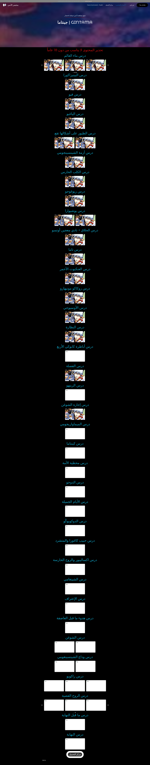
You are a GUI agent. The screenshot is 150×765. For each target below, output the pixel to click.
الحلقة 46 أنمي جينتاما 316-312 (85, 666)
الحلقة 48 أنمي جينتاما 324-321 (75, 686)
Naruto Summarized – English (95, 5)
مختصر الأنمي (13, 5)
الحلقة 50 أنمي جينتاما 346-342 (54, 705)
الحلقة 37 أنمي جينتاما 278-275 (75, 530)
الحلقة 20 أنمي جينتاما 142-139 (64, 220)
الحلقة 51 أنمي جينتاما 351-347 (75, 705)
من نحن (132, 5)
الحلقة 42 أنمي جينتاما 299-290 (75, 627)
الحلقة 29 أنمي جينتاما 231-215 (75, 375)
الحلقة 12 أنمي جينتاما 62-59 (75, 84)
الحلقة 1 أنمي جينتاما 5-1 (54, 65)
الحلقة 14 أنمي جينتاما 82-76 (75, 123)
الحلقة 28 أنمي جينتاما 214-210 (75, 356)
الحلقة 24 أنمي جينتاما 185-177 (75, 278)
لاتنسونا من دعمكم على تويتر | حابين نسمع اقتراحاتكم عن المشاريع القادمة (71, 1)
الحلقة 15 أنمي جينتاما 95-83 (64, 143)
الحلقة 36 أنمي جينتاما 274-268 (75, 511)
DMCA (44, 760)
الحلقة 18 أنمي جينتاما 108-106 (75, 181)
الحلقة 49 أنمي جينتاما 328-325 (96, 686)
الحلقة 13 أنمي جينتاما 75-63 (75, 104)
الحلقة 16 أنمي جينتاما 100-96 (85, 143)
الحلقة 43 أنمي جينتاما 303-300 (64, 647)
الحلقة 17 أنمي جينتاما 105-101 (75, 162)
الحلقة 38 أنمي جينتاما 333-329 (75, 550)
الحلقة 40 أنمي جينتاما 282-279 (75, 589)
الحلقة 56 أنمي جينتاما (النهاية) (75, 744)
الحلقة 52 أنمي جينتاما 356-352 (96, 705)
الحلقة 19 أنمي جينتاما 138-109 (75, 201)
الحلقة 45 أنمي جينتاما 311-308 (64, 666)
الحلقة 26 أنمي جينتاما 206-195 (75, 317)
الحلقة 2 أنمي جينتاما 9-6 (75, 65)
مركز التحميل (109, 5)
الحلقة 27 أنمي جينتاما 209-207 (75, 336)
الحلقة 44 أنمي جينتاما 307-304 (85, 647)
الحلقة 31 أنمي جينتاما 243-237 (75, 414)
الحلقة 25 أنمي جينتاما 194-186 (75, 298)
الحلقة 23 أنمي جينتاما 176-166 (75, 259)
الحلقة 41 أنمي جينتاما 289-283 (75, 608)
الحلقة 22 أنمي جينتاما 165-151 (75, 239)
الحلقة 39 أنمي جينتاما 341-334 (75, 569)
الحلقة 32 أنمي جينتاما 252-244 (75, 433)
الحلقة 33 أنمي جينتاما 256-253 (75, 453)
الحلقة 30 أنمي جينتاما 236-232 (75, 395)
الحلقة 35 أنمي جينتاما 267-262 (75, 492)
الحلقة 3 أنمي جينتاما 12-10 (96, 65)
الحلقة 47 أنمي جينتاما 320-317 (54, 686)
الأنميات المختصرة (121, 5)
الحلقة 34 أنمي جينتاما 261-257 (75, 472)
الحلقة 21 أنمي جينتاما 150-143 (85, 220)
